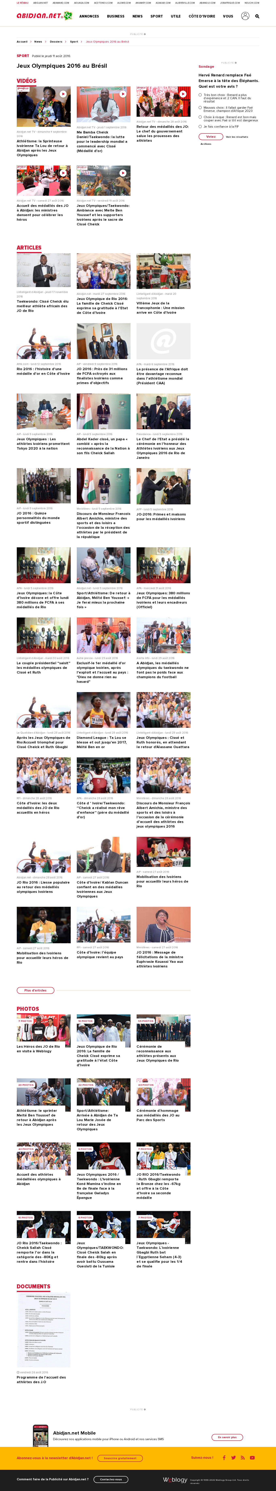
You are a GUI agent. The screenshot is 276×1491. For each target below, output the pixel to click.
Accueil (22, 41)
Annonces (89, 16)
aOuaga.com (81, 3)
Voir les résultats (237, 137)
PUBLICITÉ (137, 34)
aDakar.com (163, 3)
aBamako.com (61, 3)
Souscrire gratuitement (120, 1458)
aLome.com (124, 3)
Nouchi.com (252, 3)
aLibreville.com (185, 3)
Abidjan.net (40, 3)
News (138, 16)
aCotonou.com (103, 3)
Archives (206, 144)
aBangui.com (208, 3)
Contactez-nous (111, 1479)
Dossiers (56, 41)
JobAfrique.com (230, 3)
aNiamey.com (143, 3)
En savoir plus (227, 1437)
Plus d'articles (35, 990)
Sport (157, 16)
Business (116, 16)
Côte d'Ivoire (202, 16)
